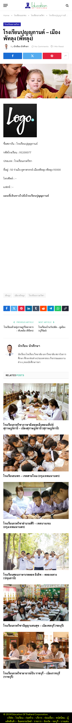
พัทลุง (8, 295)
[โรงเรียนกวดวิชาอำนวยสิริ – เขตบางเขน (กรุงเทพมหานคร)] (36, 500)
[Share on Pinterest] (52, 56)
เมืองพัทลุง (20, 295)
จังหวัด (47, 721)
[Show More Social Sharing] (65, 56)
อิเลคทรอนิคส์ (24, 721)
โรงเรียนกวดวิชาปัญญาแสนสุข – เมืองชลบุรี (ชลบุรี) (33, 625)
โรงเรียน (19, 717)
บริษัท (10, 717)
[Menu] (5, 5)
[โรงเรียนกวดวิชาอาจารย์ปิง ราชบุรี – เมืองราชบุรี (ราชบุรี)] (36, 650)
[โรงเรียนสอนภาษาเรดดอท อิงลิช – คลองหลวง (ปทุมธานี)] (36, 551)
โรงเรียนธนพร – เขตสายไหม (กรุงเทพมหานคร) (31, 476)
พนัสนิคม (60, 717)
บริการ (38, 717)
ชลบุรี (55, 721)
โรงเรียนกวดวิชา (12, 24)
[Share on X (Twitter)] (32, 56)
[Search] (67, 5)
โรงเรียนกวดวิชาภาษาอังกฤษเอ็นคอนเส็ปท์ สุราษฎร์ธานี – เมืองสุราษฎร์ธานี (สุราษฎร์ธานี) (31, 426)
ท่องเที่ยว (48, 717)
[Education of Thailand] (36, 5)
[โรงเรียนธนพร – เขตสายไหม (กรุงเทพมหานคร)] (36, 453)
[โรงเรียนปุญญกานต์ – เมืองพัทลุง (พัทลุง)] (36, 81)
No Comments (41, 46)
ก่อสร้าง (29, 717)
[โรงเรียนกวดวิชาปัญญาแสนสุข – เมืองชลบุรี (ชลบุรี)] (36, 602)
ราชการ (37, 721)
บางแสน (65, 721)
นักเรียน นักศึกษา (21, 46)
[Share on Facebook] (12, 56)
